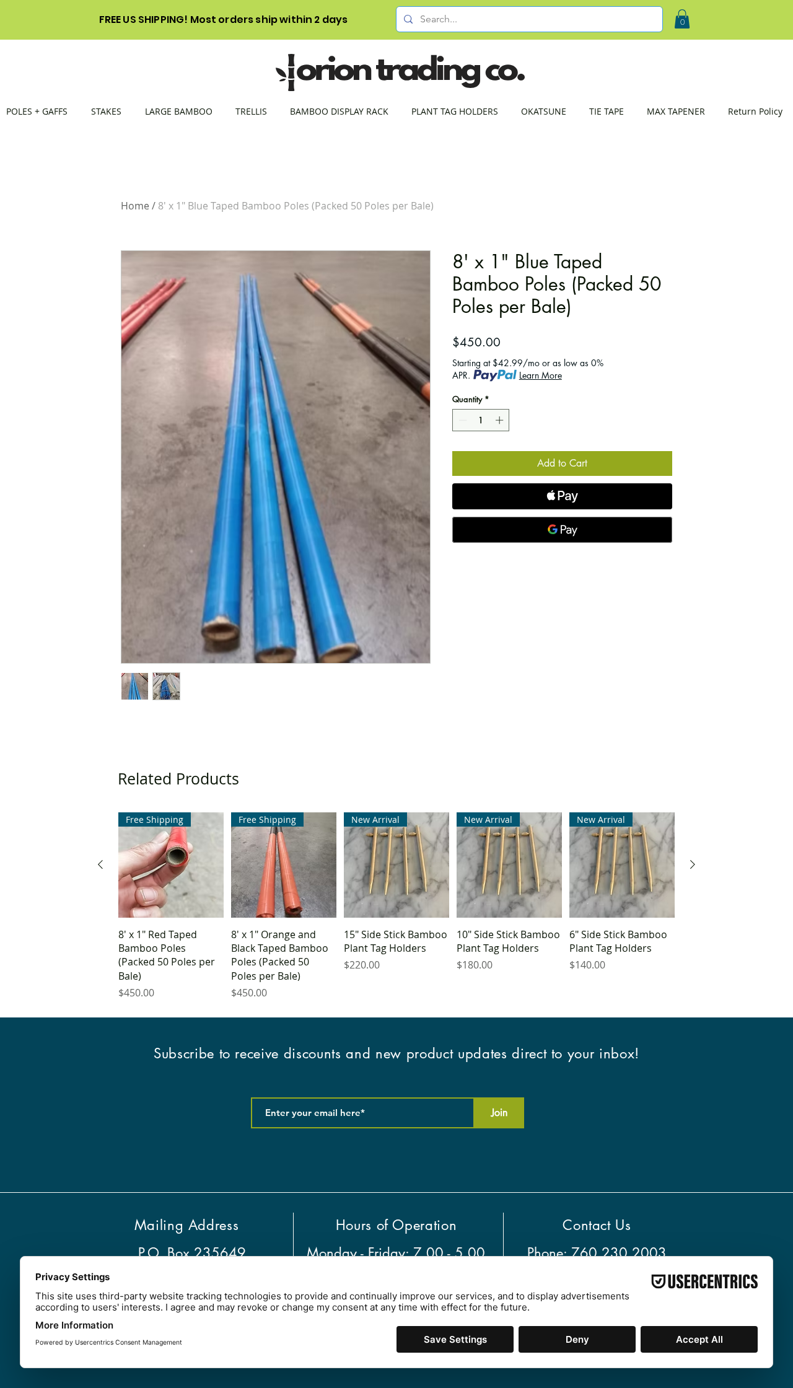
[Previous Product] (100, 864)
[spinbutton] (481, 420)
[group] (396, 906)
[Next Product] (692, 864)
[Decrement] (461, 420)
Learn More (540, 375)
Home (135, 206)
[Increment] (500, 420)
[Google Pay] (562, 530)
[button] (682, 19)
